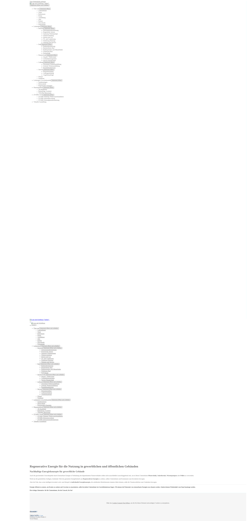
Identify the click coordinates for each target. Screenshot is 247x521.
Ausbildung (42, 17)
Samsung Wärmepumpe (50, 34)
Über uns (36, 9)
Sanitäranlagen (42, 82)
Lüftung (40, 62)
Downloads (41, 23)
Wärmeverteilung (48, 35)
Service (40, 69)
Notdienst (41, 78)
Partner (40, 21)
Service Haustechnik (49, 60)
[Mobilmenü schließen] (30, 325)
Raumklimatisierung (49, 68)
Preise (40, 16)
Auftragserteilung (48, 73)
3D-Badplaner (42, 89)
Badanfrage (46, 53)
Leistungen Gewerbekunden (42, 80)
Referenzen (41, 14)
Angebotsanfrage (48, 75)
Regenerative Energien (45, 85)
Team (40, 12)
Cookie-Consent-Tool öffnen (121, 503)
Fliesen (40, 77)
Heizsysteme (42, 84)
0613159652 (34, 511)
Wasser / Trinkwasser (49, 57)
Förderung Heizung (49, 41)
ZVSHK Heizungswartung (46, 98)
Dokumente (42, 24)
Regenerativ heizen (49, 32)
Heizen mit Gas (48, 37)
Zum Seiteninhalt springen (38, 1)
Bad (39, 44)
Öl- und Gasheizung (49, 39)
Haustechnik (42, 55)
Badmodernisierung (49, 46)
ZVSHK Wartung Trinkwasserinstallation (51, 97)
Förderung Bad (47, 51)
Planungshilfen (38, 87)
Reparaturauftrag (48, 71)
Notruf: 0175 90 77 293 (37, 515)
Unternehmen (42, 10)
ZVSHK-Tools (38, 95)
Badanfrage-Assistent (44, 91)
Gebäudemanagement (49, 59)
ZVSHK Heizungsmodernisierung (48, 100)
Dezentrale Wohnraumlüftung (52, 64)
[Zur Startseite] (40, 3)
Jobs (39, 19)
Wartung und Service (49, 42)
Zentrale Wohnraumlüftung (51, 66)
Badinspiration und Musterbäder (53, 50)
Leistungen (37, 26)
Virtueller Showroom (44, 93)
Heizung (41, 28)
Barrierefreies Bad (48, 48)
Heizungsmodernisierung (50, 30)
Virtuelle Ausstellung (40, 102)
